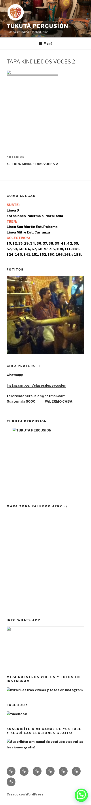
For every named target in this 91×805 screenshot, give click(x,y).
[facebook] (17, 714)
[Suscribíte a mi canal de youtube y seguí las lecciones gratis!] (45, 747)
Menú (48, 43)
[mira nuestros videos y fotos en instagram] (45, 690)
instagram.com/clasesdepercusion (36, 386)
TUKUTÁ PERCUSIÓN (37, 26)
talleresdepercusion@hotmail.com (36, 396)
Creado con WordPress (25, 794)
